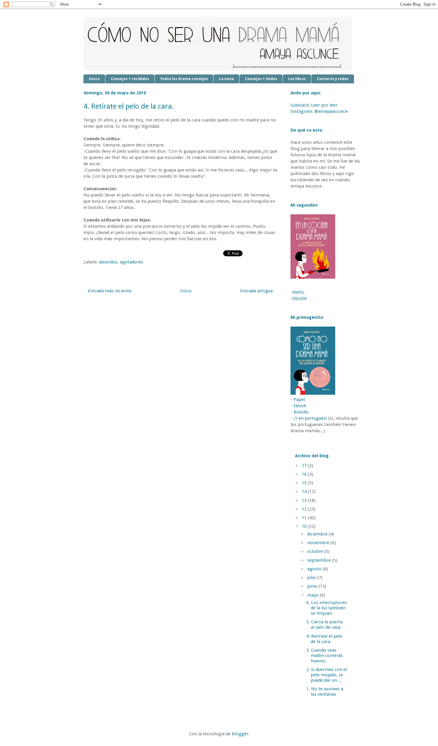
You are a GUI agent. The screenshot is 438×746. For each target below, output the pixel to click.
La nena (226, 79)
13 (305, 500)
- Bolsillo (300, 412)
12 (305, 509)
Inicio (94, 79)
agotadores (131, 262)
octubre (315, 551)
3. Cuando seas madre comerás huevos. (324, 655)
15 (305, 483)
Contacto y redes (333, 79)
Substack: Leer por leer (314, 105)
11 (305, 517)
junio (313, 586)
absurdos (108, 262)
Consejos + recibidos (130, 79)
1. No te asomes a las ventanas (324, 691)
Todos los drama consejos (184, 79)
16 (305, 474)
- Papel (298, 399)
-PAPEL (298, 292)
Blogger (240, 733)
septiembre (319, 560)
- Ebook (298, 405)
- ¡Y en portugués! (309, 418)
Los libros (297, 79)
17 (305, 465)
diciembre (318, 534)
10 (305, 526)
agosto (315, 569)
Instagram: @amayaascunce (319, 111)
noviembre (318, 542)
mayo (313, 595)
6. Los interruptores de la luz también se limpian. (326, 608)
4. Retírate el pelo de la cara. (324, 638)
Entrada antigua (256, 291)
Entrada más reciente (109, 291)
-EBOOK (299, 298)
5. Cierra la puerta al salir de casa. (324, 624)
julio (312, 577)
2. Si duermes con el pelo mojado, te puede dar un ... (326, 675)
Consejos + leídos (261, 79)
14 (305, 491)
